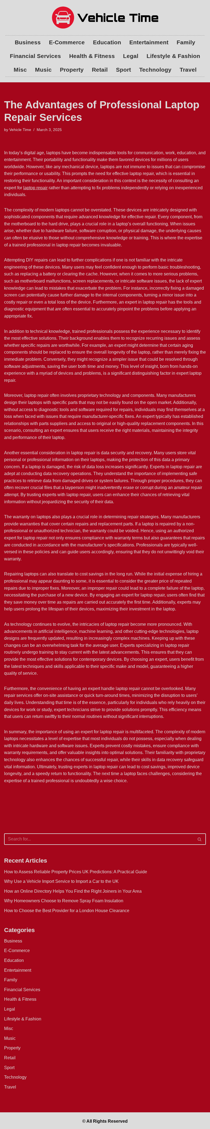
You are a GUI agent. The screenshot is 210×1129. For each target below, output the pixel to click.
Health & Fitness (92, 56)
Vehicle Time (20, 129)
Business (28, 42)
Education (107, 42)
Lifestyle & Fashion (173, 56)
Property (72, 69)
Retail (100, 69)
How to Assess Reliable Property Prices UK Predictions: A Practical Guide (75, 871)
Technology (155, 69)
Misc (20, 69)
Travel (188, 69)
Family (186, 42)
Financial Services (35, 56)
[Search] (200, 839)
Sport (123, 69)
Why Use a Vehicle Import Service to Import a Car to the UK (61, 881)
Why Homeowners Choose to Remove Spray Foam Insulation (63, 900)
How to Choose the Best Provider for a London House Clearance (66, 910)
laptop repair (35, 187)
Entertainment (148, 42)
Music (43, 69)
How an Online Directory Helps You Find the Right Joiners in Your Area (73, 891)
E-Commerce (67, 42)
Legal (130, 56)
